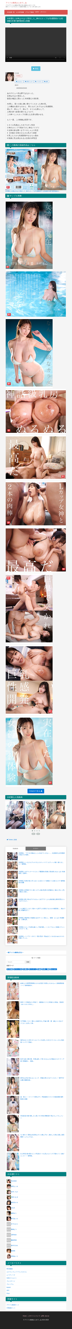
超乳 (46, 81)
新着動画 (35, 848)
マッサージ (33, 969)
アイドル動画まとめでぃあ (16, 3)
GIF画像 (10, 969)
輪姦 (39, 969)
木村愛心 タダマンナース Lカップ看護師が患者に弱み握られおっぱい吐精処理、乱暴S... (42, 872)
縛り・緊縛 (46, 969)
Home (25, 1316)
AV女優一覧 (11, 12)
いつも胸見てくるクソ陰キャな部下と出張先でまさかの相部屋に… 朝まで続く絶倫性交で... (42, 909)
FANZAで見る (35, 791)
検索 (28, 962)
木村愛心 (18, 76)
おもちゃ (19, 81)
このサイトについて (33, 1316)
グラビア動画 (29, 12)
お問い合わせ (43, 11)
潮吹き (26, 969)
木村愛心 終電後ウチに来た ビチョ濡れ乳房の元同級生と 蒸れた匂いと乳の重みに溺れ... (42, 891)
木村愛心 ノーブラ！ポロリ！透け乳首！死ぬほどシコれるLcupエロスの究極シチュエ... (41, 937)
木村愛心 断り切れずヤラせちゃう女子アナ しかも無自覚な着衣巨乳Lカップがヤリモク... (42, 900)
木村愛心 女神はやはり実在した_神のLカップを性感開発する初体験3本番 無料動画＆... (32, 191)
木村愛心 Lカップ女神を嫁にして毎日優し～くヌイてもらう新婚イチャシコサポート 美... (42, 928)
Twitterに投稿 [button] (12, 839)
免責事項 (37, 11)
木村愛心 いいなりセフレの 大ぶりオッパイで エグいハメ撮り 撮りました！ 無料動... (41, 863)
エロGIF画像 (20, 12)
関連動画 (15, 848)
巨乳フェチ (29, 81)
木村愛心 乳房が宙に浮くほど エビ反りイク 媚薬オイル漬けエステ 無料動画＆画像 (42, 881)
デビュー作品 (18, 969)
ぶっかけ (54, 969)
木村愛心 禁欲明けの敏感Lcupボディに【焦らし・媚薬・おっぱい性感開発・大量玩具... (41, 918)
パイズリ (39, 81)
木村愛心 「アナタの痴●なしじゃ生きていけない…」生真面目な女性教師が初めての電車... (42, 854)
